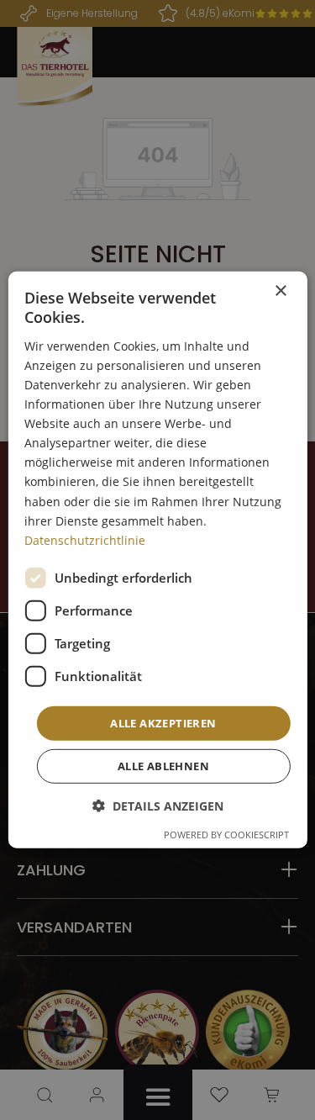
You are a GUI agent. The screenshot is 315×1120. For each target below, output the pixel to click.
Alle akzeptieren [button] (163, 723)
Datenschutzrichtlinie (84, 540)
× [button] (280, 291)
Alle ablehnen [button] (163, 766)
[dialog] (157, 560)
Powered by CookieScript (226, 834)
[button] (157, 806)
